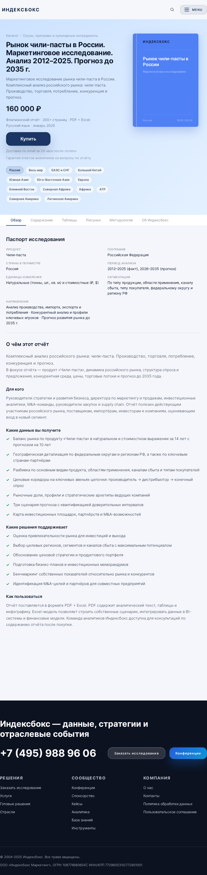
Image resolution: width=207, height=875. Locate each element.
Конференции (188, 753)
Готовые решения (15, 804)
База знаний (82, 820)
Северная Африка (56, 189)
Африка (85, 189)
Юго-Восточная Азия (53, 180)
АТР (102, 189)
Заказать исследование (136, 753)
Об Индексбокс (155, 220)
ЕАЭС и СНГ (60, 170)
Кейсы (77, 804)
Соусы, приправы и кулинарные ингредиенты (60, 36)
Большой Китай (89, 170)
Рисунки (93, 220)
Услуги (6, 796)
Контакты (151, 796)
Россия (14, 170)
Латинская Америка (62, 199)
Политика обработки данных (168, 804)
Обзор (16, 220)
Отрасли (7, 812)
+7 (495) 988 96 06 (48, 753)
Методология (121, 220)
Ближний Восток (21, 189)
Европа (83, 180)
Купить (28, 138)
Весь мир (36, 170)
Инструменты (84, 828)
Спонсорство (83, 796)
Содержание (42, 220)
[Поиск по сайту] (172, 10)
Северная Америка (24, 199)
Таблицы (69, 220)
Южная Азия (19, 180)
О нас (148, 787)
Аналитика (81, 812)
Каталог (12, 36)
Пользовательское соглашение (170, 812)
